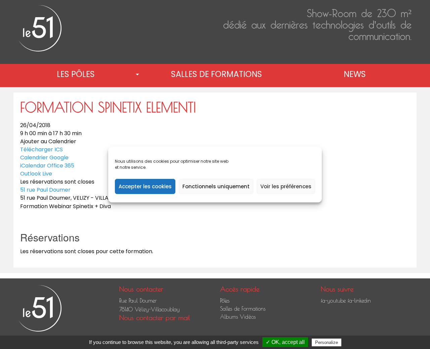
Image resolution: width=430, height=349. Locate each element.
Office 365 (60, 165)
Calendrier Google (44, 157)
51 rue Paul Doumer (45, 190)
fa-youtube (333, 301)
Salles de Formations (216, 74)
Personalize (326, 342)
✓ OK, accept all (285, 342)
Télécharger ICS (41, 149)
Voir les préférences (285, 186)
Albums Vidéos (238, 317)
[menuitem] (77, 74)
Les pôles (76, 74)
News (355, 74)
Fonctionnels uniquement (216, 186)
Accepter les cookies (145, 186)
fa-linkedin (359, 301)
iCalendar (33, 165)
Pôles (224, 301)
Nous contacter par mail (154, 317)
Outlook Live (36, 174)
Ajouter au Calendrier (48, 141)
